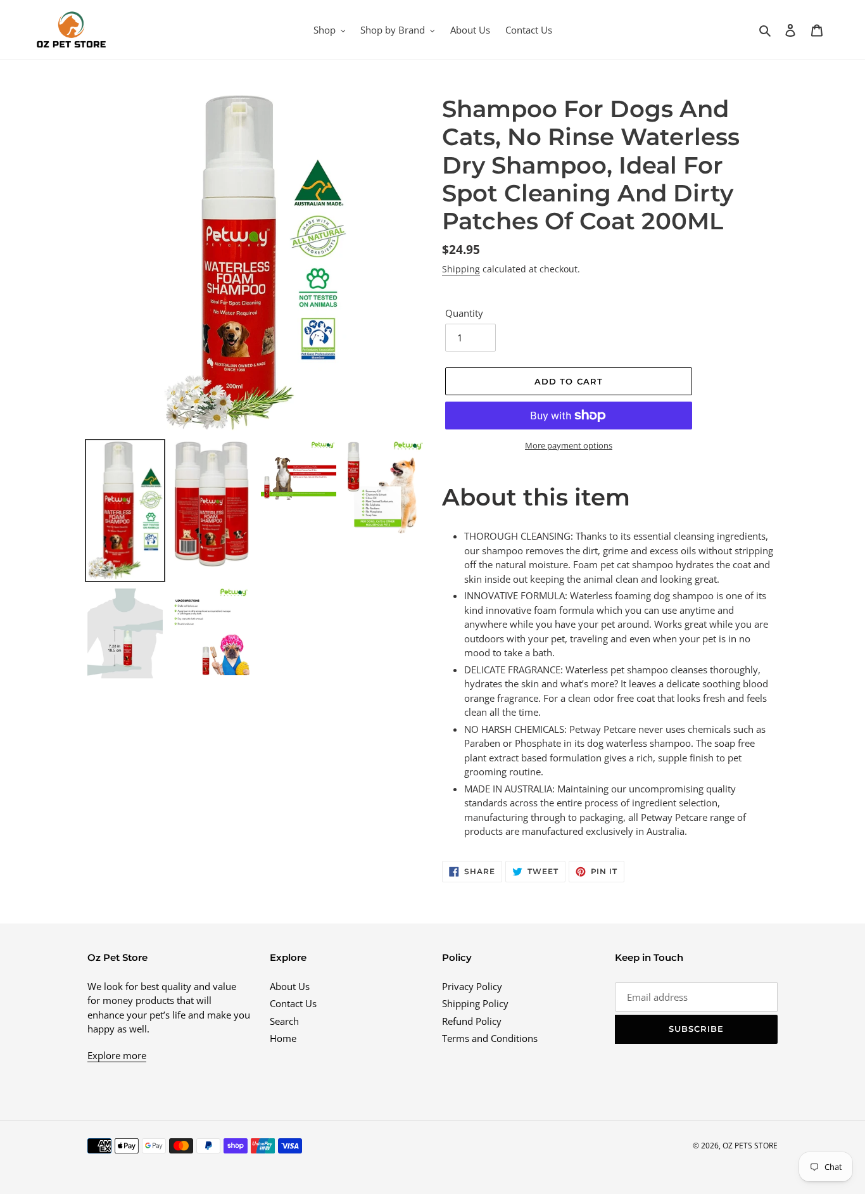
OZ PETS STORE (750, 1145)
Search (284, 1021)
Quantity (464, 313)
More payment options (568, 445)
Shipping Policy (475, 1003)
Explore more (116, 1055)
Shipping (461, 269)
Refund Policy (472, 1021)
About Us (290, 986)
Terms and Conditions (490, 1038)
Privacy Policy (472, 986)
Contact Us (293, 1003)
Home (283, 1038)
